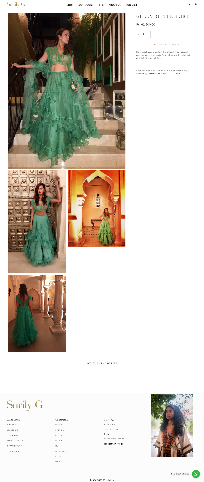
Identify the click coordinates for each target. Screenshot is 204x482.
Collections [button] (61, 419)
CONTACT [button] (110, 419)
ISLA (57, 446)
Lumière (59, 425)
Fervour (59, 462)
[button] (70, 5)
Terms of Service (15, 441)
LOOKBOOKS (12, 430)
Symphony (60, 430)
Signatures (60, 451)
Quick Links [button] (13, 419)
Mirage (58, 441)
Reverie (59, 456)
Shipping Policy (14, 446)
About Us (11, 425)
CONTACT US (12, 435)
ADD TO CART (164, 44)
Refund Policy (14, 451)
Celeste (58, 435)
